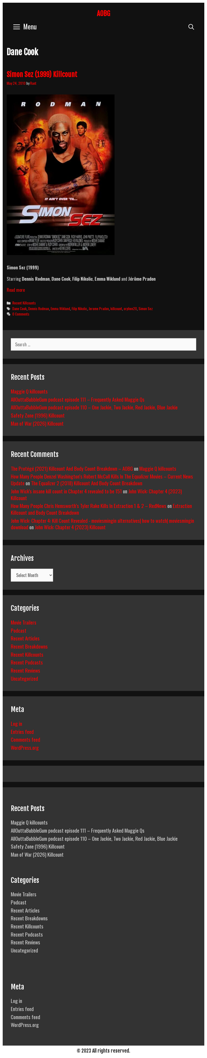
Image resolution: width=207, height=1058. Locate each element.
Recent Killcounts (24, 303)
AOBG (103, 13)
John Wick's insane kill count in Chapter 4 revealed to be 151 (66, 491)
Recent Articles (25, 638)
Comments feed (25, 739)
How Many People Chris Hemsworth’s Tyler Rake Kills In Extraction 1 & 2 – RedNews (88, 505)
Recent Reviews (25, 670)
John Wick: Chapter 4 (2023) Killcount (70, 527)
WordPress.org (25, 747)
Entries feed (22, 731)
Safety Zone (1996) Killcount (38, 415)
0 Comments (20, 314)
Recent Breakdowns (29, 646)
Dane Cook (19, 308)
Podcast (18, 630)
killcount (116, 308)
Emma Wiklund (60, 308)
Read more (16, 290)
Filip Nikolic (79, 308)
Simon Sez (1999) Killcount (42, 74)
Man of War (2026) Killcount (37, 423)
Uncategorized (24, 678)
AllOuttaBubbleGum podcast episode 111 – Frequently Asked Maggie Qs (77, 399)
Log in (16, 723)
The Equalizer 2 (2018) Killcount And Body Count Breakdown (86, 483)
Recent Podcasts (27, 662)
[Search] (191, 26)
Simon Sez (146, 308)
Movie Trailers (23, 622)
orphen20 (130, 308)
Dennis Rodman (38, 308)
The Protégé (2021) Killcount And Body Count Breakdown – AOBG (72, 468)
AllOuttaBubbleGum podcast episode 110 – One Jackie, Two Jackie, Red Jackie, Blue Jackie (94, 407)
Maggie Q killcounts (29, 391)
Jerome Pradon (99, 308)
